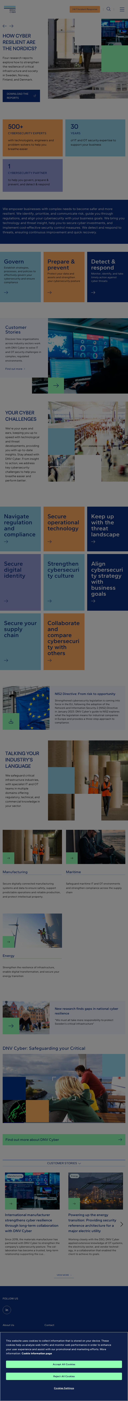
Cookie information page (37, 1353)
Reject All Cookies (64, 1376)
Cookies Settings (64, 1388)
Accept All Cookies (64, 1364)
